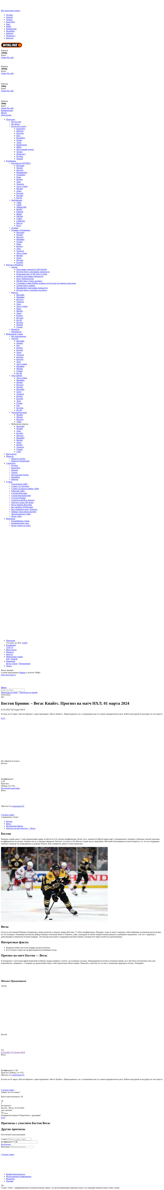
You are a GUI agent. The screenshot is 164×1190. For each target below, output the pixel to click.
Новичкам (10, 519)
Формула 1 (11, 36)
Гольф (19, 140)
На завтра (15, 124)
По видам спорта (18, 126)
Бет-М (19, 198)
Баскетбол (10, 22)
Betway (19, 223)
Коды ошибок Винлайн (21, 505)
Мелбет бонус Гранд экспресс (29, 281)
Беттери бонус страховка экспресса (31, 290)
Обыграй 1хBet (18, 491)
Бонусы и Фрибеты (14, 265)
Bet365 (19, 209)
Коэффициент (7, 1142)
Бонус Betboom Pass (25, 279)
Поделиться (6, 115)
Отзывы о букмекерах (20, 230)
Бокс (8, 24)
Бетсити (19, 170)
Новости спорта (18, 459)
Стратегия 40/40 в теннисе (22, 500)
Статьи (9, 482)
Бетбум (19, 179)
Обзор (3, 57)
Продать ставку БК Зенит (22, 502)
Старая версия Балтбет (21, 495)
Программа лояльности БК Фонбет (31, 269)
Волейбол (10, 31)
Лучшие (14, 228)
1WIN (19, 205)
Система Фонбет (18, 498)
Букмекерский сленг (20, 523)
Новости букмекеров (20, 461)
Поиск (9, 666)
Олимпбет (20, 175)
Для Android (16, 375)
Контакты (10, 1179)
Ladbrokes (20, 221)
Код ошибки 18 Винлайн (22, 507)
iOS (7, 659)
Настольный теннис (25, 149)
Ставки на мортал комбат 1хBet (25, 489)
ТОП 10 (9, 647)
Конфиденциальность (15, 1174)
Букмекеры (11, 161)
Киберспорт (11, 29)
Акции (14, 267)
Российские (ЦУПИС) (21, 163)
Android (14, 659)
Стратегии (10, 463)
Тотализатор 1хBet (19, 484)
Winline (22, 672)
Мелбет (19, 189)
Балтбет (19, 195)
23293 (24, 643)
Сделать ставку (7, 815)
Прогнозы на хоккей (28, 692)
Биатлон (9, 38)
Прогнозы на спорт (9, 692)
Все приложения (18, 336)
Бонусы (14, 292)
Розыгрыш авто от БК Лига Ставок (31, 274)
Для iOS (14, 339)
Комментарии (7, 110)
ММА (8, 26)
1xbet (18, 452)
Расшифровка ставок (20, 521)
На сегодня (16, 122)
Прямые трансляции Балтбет (23, 512)
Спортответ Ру (17, 806)
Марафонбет (21, 172)
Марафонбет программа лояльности (32, 288)
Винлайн (20, 165)
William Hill (21, 207)
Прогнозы (10, 119)
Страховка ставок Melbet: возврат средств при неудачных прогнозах (46, 283)
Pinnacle (19, 212)
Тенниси (20, 184)
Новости (10, 456)
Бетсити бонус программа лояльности (33, 272)
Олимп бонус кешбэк (25, 285)
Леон (18, 182)
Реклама (9, 1181)
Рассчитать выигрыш (10, 788)
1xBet (18, 202)
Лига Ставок (22, 186)
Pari (18, 345)
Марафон (20, 239)
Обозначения (24, 663)
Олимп (19, 242)
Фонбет (19, 168)
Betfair (19, 214)
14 (15, 643)
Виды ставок (11, 663)
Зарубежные (16, 200)
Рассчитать (6, 1144)
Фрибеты (15, 329)
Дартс (19, 142)
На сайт (10, 57)
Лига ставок (21, 253)
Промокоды (16, 332)
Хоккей (9, 17)
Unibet (19, 219)
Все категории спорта (10, 10)
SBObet (19, 216)
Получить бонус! (8, 675)
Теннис (9, 19)
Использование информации (18, 1176)
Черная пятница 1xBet (21, 514)
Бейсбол (9, 33)
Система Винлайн (19, 493)
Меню (3, 687)
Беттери (19, 193)
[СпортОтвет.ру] (21, 8)
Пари (18, 177)
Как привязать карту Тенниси (24, 509)
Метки (4, 113)
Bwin (18, 225)
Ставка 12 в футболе (20, 486)
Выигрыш (5, 1147)
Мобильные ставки (14, 334)
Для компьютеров (19, 412)
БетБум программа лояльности (29, 276)
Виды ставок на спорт (21, 525)
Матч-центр (11, 454)
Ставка (4, 1139)
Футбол (9, 15)
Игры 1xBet (16, 516)
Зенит (19, 191)
